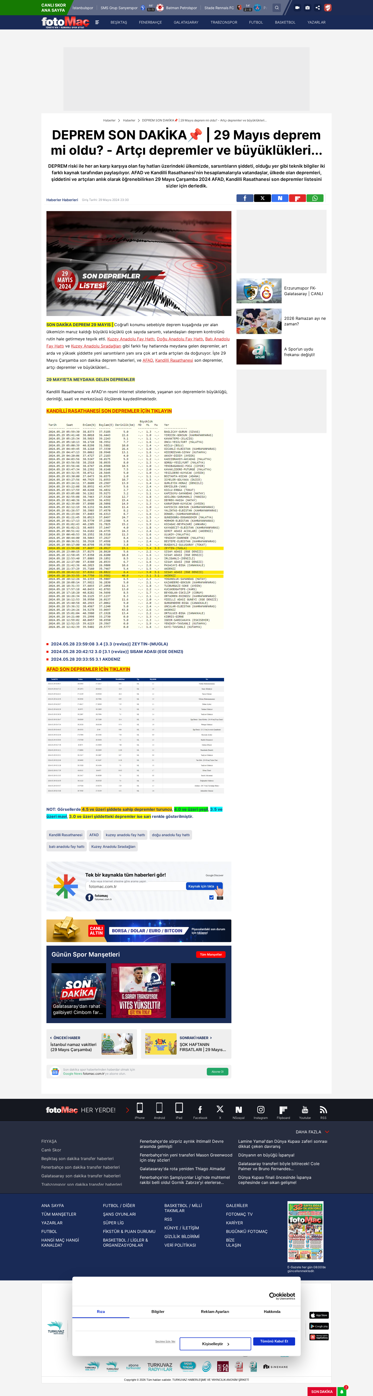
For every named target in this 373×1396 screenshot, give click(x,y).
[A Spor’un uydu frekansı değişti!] (258, 351)
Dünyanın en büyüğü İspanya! (266, 1154)
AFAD (148, 360)
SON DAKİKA (322, 1391)
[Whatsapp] (315, 198)
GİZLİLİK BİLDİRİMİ (181, 1236)
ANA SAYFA (52, 1205)
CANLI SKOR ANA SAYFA (53, 8)
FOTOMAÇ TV (239, 1214)
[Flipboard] (297, 198)
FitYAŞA (49, 1141)
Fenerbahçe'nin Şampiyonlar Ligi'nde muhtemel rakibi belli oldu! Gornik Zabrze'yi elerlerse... (185, 1180)
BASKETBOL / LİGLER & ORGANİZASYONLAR (125, 1243)
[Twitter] (262, 198)
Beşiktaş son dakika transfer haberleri (77, 1158)
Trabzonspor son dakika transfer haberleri (81, 1184)
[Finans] (138, 929)
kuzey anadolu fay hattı (125, 835)
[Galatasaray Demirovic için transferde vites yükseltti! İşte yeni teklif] (138, 990)
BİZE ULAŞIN (233, 1243)
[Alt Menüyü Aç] (97, 22)
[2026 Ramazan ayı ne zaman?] (258, 321)
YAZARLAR (51, 1222)
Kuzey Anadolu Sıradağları (96, 345)
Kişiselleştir (212, 1344)
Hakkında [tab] (272, 1311)
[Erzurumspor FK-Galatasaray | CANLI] (258, 291)
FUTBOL (49, 1231)
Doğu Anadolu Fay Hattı (180, 338)
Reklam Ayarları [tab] (215, 1311)
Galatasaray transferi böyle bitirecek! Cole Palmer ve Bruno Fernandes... (278, 1166)
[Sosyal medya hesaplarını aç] (317, 7)
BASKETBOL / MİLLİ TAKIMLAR (183, 1208)
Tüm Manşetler (211, 954)
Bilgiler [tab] (157, 1311)
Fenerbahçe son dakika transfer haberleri (80, 1167)
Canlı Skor (51, 1149)
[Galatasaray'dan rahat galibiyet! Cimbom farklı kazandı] (79, 990)
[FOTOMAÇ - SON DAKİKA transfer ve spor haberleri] (65, 22)
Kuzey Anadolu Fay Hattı (131, 338)
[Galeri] (307, 7)
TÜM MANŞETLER (58, 1214)
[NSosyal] (280, 198)
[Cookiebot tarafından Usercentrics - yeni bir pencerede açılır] (273, 1296)
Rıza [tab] (101, 1311)
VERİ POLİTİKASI (180, 1245)
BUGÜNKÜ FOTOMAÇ (247, 1231)
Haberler (109, 120)
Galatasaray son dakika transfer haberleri (81, 1175)
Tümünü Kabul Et (274, 1341)
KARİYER (234, 1222)
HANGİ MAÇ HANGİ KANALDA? (60, 1243)
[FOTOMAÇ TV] (297, 7)
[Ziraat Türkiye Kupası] (328, 7)
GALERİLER (237, 1205)
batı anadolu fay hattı (66, 846)
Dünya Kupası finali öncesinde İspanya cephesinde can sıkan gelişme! (274, 1180)
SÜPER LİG (113, 1222)
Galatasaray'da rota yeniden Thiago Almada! (182, 1168)
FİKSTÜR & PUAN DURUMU (129, 1231)
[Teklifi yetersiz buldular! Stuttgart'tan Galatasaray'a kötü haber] (198, 990)
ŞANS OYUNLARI (119, 1214)
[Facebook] (244, 198)
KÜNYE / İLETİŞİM (181, 1227)
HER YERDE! (98, 1110)
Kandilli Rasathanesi (174, 360)
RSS (168, 1219)
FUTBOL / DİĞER (119, 1205)
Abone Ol (218, 1071)
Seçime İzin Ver (165, 1341)
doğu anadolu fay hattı (171, 835)
